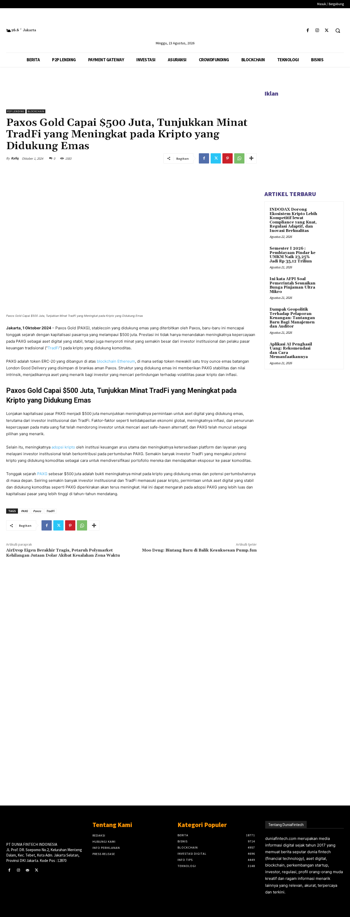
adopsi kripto (63, 447)
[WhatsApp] (239, 158)
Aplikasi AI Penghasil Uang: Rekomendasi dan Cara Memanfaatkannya (291, 351)
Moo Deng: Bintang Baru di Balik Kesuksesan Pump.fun (199, 550)
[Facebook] (307, 30)
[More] (251, 158)
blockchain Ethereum (116, 361)
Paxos (37, 511)
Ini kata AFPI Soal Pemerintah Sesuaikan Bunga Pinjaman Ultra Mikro (292, 285)
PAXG (42, 473)
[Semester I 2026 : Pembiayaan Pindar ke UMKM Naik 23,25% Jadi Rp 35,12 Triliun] (330, 254)
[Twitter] (326, 30)
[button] (338, 30)
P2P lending (15, 111)
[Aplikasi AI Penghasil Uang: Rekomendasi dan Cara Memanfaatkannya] (330, 350)
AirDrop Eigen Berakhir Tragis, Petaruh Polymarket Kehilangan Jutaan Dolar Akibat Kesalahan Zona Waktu (63, 553)
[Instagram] (317, 30)
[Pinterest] (227, 158)
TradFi (53, 347)
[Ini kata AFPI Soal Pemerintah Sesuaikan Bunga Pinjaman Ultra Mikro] (330, 285)
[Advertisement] (131, 718)
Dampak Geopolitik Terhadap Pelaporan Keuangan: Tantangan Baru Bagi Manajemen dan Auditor (292, 318)
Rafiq (14, 158)
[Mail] (27, 870)
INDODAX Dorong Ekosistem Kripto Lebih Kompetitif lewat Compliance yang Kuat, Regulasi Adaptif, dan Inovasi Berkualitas (293, 220)
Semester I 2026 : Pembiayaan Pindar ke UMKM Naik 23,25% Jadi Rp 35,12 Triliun (292, 255)
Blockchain (36, 111)
